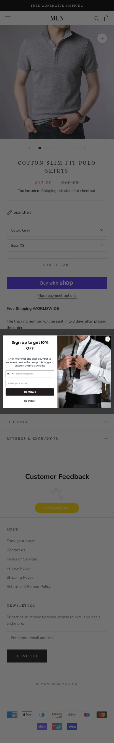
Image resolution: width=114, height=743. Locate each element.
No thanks (29, 400)
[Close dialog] (107, 338)
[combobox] (10, 373)
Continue (30, 392)
